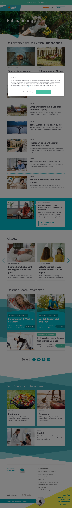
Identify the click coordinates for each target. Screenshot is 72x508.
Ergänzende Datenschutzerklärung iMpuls (36, 87)
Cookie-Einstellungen (28, 92)
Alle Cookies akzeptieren (43, 92)
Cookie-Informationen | (20, 87)
